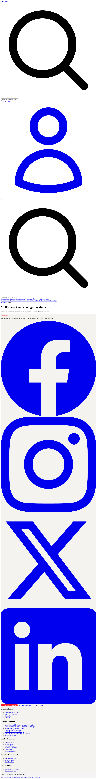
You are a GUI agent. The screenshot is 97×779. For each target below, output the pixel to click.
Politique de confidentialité (19, 777)
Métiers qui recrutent (11, 747)
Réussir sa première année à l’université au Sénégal (20, 727)
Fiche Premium (9, 762)
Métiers (34, 299)
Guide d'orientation (23, 705)
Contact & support (10, 771)
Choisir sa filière (9, 742)
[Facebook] (48, 415)
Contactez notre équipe (36, 705)
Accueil (3, 302)
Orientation (8, 716)
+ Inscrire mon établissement (9, 705)
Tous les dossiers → (10, 735)
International (45, 299)
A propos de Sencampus (12, 769)
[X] (48, 607)
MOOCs (38, 299)
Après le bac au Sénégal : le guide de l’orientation (19, 725)
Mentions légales (6, 777)
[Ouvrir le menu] (1, 199)
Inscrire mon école (10, 758)
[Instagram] (48, 511)
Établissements (20, 299)
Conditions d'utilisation (33, 777)
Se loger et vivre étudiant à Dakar (15, 728)
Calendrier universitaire (11, 712)
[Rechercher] (1, 101)
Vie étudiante (8, 749)
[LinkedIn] (48, 703)
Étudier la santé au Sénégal (13, 730)
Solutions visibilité (10, 760)
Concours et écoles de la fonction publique (17, 733)
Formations (28, 299)
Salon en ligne (53, 301)
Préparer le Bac (9, 744)
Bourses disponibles (10, 714)
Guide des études (11, 299)
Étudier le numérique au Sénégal (14, 732)
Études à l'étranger (10, 746)
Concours (7, 717)
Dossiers (3, 299)
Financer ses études (10, 751)
